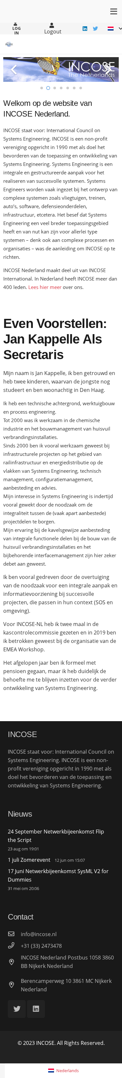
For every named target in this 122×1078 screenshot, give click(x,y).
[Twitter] (95, 28)
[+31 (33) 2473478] (14, 946)
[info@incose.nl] (14, 934)
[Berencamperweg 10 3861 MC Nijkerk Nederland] (14, 985)
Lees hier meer (44, 287)
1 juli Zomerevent (29, 859)
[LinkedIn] (85, 28)
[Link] (9, 44)
